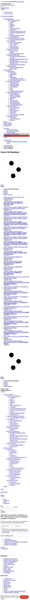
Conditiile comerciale (16, 530)
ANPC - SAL (7, 568)
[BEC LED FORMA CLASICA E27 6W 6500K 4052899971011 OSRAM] (16, 328)
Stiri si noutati (7, 582)
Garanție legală (7, 140)
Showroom (6, 128)
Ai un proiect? (7, 125)
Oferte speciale (7, 585)
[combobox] (8, 6)
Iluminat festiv (7, 135)
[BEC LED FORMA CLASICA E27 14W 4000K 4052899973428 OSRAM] (16, 308)
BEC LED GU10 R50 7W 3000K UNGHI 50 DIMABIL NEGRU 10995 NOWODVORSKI (16, 243)
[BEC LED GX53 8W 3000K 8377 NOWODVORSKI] (16, 258)
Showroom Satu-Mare (12, 129)
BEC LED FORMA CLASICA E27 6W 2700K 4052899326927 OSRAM (16, 323)
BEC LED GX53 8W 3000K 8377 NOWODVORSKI (12, 263)
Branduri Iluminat (8, 124)
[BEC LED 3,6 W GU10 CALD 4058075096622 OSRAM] (16, 337)
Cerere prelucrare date (9, 564)
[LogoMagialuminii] (6, 3)
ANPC (11, 567)
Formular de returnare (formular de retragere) (14, 591)
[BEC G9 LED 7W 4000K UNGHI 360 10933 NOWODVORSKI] (16, 248)
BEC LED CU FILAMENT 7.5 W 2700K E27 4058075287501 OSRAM (16, 293)
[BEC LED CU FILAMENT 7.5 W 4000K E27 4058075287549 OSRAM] (16, 298)
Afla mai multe (20, 1)
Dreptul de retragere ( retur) (10, 558)
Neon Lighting (7, 569)
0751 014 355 (7, 539)
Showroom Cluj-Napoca (13, 131)
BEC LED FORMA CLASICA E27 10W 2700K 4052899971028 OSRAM (16, 283)
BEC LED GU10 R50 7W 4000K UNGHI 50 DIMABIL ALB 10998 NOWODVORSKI (15, 213)
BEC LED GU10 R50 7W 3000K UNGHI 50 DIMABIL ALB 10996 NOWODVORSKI (15, 233)
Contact (5, 137)
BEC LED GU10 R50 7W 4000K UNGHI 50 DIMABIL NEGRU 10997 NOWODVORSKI (16, 223)
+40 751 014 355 (8, 12)
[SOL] (4, 548)
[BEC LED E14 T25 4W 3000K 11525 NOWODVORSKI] (16, 198)
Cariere (5, 565)
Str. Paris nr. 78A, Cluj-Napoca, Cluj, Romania (15, 541)
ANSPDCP (7, 567)
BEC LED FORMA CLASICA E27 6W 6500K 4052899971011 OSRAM (16, 333)
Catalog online (7, 578)
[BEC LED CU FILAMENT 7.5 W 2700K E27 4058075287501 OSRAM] (16, 288)
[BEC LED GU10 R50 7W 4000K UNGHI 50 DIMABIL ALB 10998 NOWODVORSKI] (16, 208)
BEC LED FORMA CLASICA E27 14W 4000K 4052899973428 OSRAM (16, 313)
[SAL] (3, 547)
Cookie (5, 589)
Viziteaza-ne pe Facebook (10, 543)
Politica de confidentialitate (10, 561)
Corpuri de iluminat (8, 147)
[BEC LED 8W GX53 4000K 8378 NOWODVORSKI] (16, 268)
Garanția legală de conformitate (11, 592)
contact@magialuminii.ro (10, 540)
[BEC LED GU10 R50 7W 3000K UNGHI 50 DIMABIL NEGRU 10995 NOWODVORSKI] (16, 238)
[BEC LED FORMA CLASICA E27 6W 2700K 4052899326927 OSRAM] (16, 318)
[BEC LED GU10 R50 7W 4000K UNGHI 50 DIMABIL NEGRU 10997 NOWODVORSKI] (16, 218)
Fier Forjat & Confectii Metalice (11, 134)
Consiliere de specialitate (10, 580)
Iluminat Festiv (7, 587)
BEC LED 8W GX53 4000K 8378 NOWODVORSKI (12, 273)
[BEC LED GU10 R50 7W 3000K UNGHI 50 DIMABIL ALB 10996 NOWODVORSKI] (16, 228)
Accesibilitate (7, 572)
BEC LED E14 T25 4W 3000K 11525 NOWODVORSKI (13, 203)
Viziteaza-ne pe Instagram (10, 544)
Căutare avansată (5, 8)
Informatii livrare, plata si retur (11, 560)
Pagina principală (8, 145)
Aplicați (3, 512)
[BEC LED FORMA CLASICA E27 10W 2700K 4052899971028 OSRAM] (16, 278)
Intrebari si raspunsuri (9, 571)
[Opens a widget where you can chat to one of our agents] (24, 597)
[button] (10, 201)
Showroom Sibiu (11, 132)
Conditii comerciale (8, 563)
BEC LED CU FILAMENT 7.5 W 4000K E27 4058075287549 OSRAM (16, 303)
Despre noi (6, 581)
